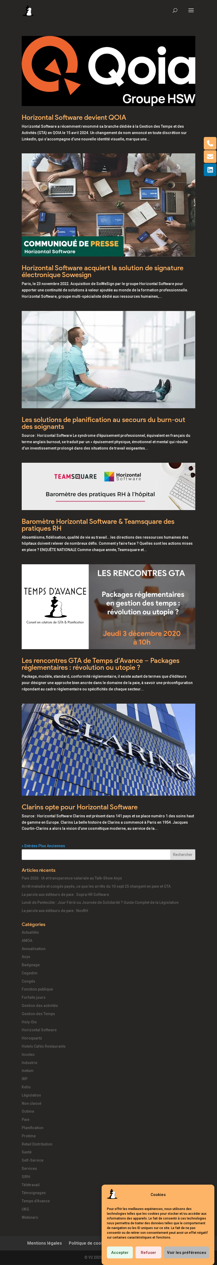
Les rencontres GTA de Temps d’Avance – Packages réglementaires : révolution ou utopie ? (100, 664)
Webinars (30, 1217)
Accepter (120, 1252)
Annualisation (34, 949)
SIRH (26, 1177)
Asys (26, 957)
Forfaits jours (34, 997)
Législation (31, 1095)
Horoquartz (32, 1038)
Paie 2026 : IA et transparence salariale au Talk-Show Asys (72, 878)
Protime (29, 1136)
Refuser (148, 1252)
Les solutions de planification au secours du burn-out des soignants (103, 423)
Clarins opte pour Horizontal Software (80, 807)
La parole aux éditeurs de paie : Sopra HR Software (65, 894)
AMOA (27, 940)
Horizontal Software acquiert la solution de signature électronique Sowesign (102, 271)
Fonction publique (37, 989)
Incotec (28, 1054)
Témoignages (34, 1193)
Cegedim (30, 973)
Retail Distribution (37, 1144)
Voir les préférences (186, 1252)
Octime (28, 1111)
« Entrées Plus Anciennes (43, 846)
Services (29, 1168)
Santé (26, 1152)
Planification (32, 1128)
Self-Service (32, 1160)
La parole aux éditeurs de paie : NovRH (55, 911)
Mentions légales (44, 1243)
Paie (25, 1119)
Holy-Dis (29, 1022)
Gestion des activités (40, 1005)
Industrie (29, 1063)
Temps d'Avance (36, 1201)
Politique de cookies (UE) (94, 1243)
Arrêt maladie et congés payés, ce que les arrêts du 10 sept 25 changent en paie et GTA (96, 886)
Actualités (30, 932)
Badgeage (31, 965)
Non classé (31, 1103)
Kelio (26, 1087)
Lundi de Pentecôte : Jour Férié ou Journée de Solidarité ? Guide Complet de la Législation (100, 902)
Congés (28, 981)
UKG (25, 1209)
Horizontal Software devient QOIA (74, 117)
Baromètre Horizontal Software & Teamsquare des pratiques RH (98, 525)
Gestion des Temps (38, 1014)
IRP (25, 1079)
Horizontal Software (39, 1030)
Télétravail (31, 1185)
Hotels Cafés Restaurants (44, 1046)
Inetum (28, 1071)
